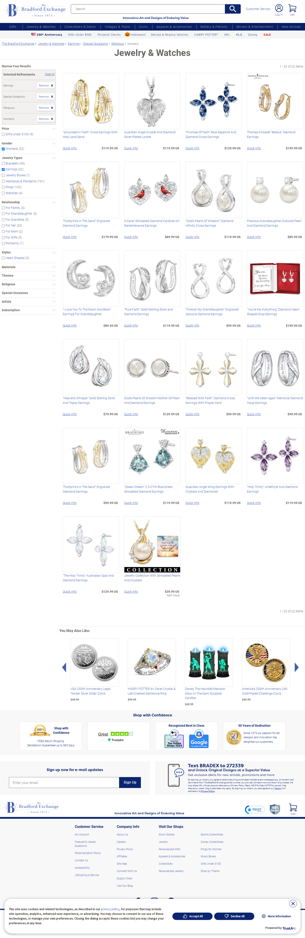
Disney (252, 34)
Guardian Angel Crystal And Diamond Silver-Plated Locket (149, 134)
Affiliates (122, 856)
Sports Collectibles (212, 834)
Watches (12, 193)
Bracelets (12, 163)
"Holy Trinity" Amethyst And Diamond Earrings (272, 489)
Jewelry (163, 841)
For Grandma (15, 220)
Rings (9, 187)
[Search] (232, 9)
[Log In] (279, 8)
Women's (12, 149)
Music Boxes (208, 856)
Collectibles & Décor (80, 26)
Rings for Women (211, 849)
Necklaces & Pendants (21, 181)
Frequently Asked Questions (85, 843)
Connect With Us (127, 871)
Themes (7, 276)
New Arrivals (291, 26)
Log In (279, 14)
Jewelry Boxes (15, 175)
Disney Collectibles (212, 841)
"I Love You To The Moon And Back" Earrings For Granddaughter (87, 311)
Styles (6, 252)
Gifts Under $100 (79, 34)
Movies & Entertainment (254, 26)
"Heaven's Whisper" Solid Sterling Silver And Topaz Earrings (89, 400)
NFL (227, 34)
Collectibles (166, 863)
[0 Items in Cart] (292, 8)
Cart (292, 14)
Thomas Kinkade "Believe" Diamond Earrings (271, 134)
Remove (44, 85)
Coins (143, 26)
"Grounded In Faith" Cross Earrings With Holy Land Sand (90, 134)
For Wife (11, 237)
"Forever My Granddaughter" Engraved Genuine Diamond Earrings (212, 311)
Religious (8, 284)
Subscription (11, 310)
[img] (293, 807)
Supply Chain (125, 878)
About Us (122, 834)
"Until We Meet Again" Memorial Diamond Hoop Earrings (275, 400)
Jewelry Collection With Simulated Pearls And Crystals (152, 577)
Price (5, 129)
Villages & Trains (117, 26)
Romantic (12, 243)
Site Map (122, 863)
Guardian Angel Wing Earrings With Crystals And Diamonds (210, 489)
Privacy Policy (208, 791)
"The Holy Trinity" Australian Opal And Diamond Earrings (88, 577)
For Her (11, 225)
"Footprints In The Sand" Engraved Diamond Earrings (86, 223)
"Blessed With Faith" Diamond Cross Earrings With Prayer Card (210, 400)
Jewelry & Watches (41, 26)
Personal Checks (109, 34)
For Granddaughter (19, 214)
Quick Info (70, 148)
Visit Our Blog (125, 885)
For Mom (12, 231)
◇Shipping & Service (87, 875)
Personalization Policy (88, 853)
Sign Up (130, 782)
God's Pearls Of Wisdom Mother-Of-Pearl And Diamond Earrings (152, 400)
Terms (277, 788)
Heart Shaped (15, 258)
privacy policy (110, 909)
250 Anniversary (49, 34)
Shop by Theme (210, 871)
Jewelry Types (12, 158)
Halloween (138, 34)
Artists (6, 302)
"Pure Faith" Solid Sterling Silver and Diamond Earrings (148, 311)
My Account (82, 834)
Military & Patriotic (214, 26)
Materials (8, 267)
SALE (267, 34)
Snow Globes (166, 834)
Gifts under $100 (17, 134)
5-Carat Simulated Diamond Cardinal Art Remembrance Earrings (152, 223)
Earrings (11, 169)
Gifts (12, 26)
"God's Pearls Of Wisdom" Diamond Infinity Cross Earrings (209, 223)
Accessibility (82, 867)
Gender (7, 143)
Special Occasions (15, 293)
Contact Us (81, 860)
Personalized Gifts (169, 849)
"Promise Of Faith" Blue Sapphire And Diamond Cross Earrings (211, 134)
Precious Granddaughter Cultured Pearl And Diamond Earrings (274, 223)
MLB (239, 34)
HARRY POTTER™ (206, 34)
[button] (255, 810)
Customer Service (258, 9)
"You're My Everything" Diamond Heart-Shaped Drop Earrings (273, 311)
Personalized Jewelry (171, 871)
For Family (13, 208)
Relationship (11, 202)
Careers (121, 841)
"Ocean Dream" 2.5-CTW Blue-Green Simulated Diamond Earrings (148, 489)
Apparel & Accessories (174, 26)
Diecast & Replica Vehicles (169, 34)
